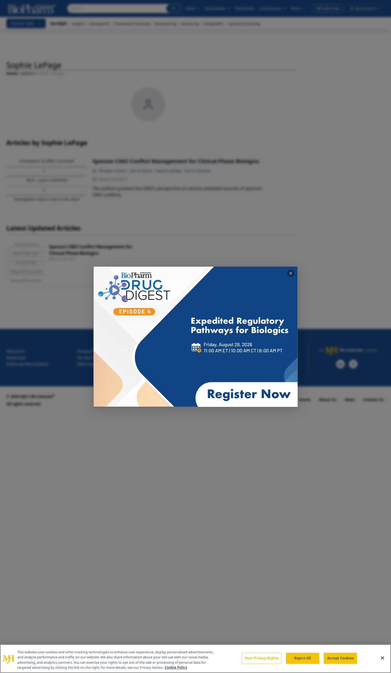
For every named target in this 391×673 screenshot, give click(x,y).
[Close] (382, 658)
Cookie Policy (176, 667)
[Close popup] (290, 273)
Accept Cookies (340, 658)
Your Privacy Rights (261, 658)
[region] (195, 658)
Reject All (302, 658)
